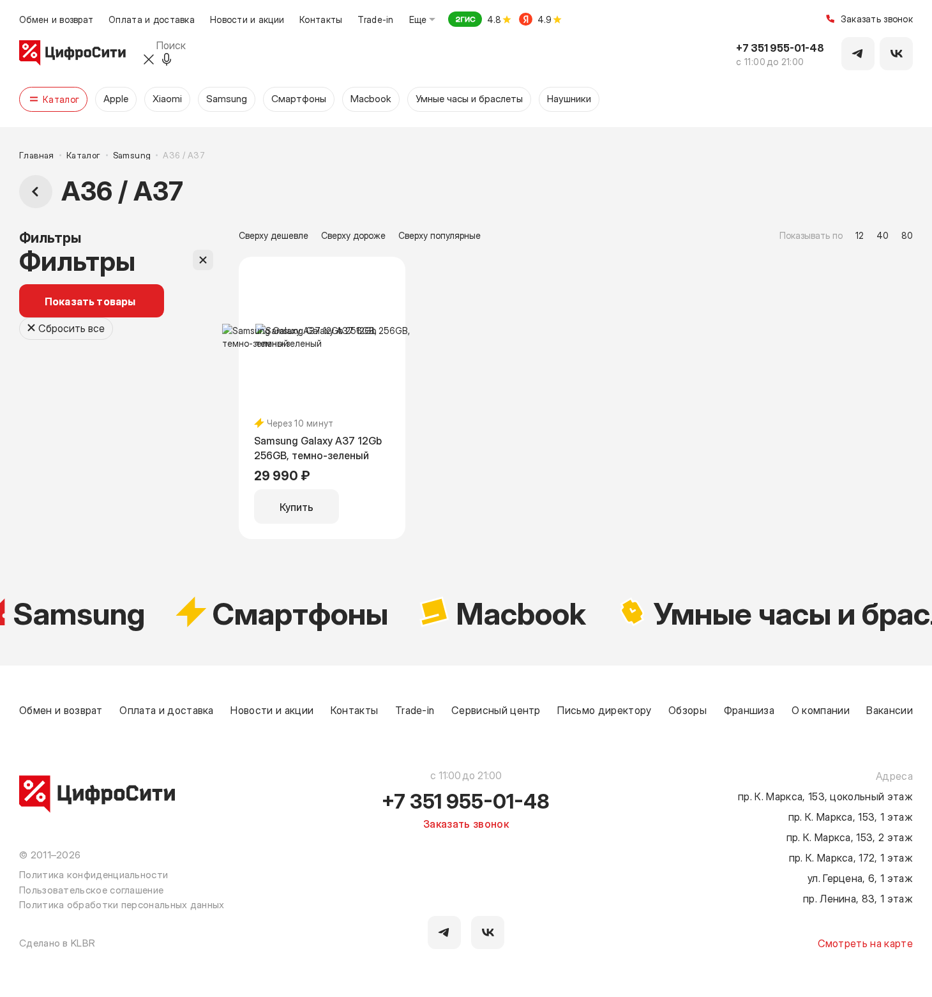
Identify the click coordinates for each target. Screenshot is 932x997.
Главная (36, 155)
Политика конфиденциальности (93, 874)
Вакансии (889, 709)
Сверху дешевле (273, 235)
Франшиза (749, 709)
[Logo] (72, 54)
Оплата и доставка (152, 19)
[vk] (487, 932)
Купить (296, 506)
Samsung (132, 155)
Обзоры (687, 709)
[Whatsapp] (896, 53)
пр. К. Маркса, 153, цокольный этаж (825, 795)
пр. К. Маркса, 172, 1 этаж (851, 857)
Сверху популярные (439, 235)
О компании (821, 709)
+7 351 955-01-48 (780, 47)
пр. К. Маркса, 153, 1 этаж (850, 816)
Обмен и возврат (56, 19)
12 (859, 235)
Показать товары (90, 301)
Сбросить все (71, 328)
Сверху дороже (353, 235)
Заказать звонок (877, 19)
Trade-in (375, 19)
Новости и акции (247, 19)
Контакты (320, 19)
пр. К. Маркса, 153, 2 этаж (849, 836)
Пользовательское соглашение (91, 889)
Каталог (83, 155)
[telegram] (444, 932)
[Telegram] (858, 53)
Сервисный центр (496, 709)
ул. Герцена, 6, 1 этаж (860, 877)
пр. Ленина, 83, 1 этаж (858, 898)
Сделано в (57, 942)
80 (907, 235)
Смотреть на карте (865, 942)
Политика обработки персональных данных (122, 904)
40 (882, 235)
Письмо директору (604, 709)
